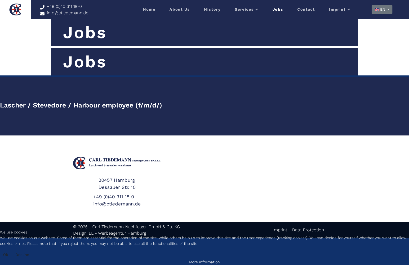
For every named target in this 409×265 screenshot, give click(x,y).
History (212, 9)
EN (383, 9)
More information (204, 262)
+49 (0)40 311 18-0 (64, 6)
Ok (5, 254)
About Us (179, 9)
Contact (306, 9)
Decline (22, 254)
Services (244, 9)
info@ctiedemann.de (67, 12)
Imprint (337, 9)
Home (149, 9)
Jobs (277, 9)
